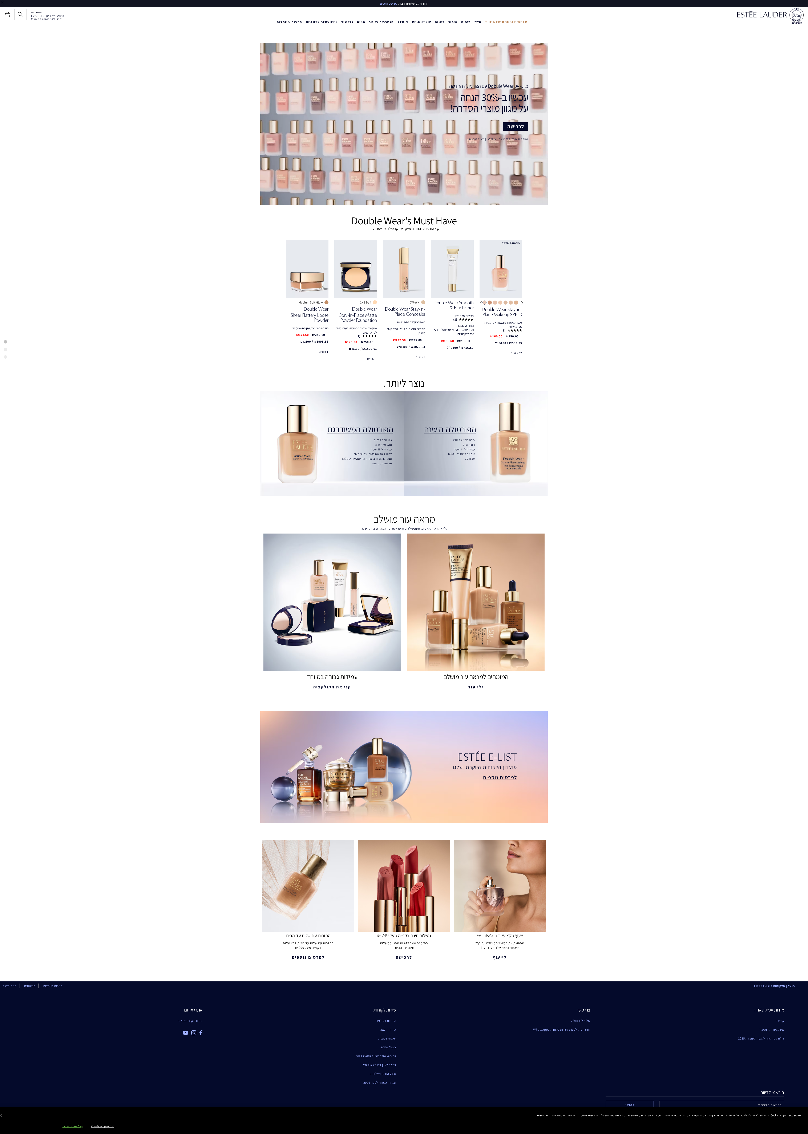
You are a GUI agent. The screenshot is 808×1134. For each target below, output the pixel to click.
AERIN (402, 22)
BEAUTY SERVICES (322, 22)
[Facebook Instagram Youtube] (120, 1031)
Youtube (185, 1033)
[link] (501, 313)
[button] (480, 306)
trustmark (796, 16)
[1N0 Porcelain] (495, 302)
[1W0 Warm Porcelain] (511, 302)
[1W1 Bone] (516, 302)
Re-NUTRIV (421, 22)
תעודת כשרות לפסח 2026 (379, 1083)
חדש (478, 22)
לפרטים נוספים (500, 777)
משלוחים (29, 986)
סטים (361, 22)
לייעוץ (500, 957)
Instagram (193, 1032)
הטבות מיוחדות (289, 22)
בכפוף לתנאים (477, 139)
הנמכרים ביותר (381, 22)
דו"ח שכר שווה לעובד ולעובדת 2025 (761, 1038)
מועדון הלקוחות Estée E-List (774, 986)
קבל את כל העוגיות (72, 1126)
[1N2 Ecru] (505, 302)
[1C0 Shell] (490, 302)
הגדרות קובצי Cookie (102, 1126)
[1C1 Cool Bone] (484, 302)
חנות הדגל (10, 986)
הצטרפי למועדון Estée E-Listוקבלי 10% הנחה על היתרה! (47, 17)
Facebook (200, 1032)
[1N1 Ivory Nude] (500, 302)
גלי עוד (347, 22)
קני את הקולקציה (332, 687)
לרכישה (515, 126)
